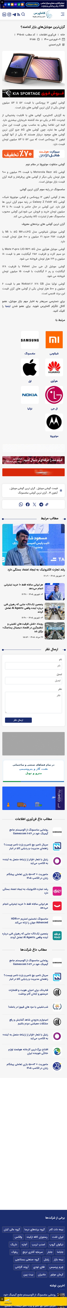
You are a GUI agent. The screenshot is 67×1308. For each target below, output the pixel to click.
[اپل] (30, 367)
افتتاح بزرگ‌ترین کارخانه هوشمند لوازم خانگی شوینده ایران (28, 1051)
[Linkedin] (4, 14)
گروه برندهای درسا (34, 1229)
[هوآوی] (54, 367)
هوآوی (54, 381)
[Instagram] (9, 14)
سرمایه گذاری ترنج (33, 1252)
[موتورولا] (54, 422)
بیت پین (28, 1274)
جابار (49, 1252)
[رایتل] (57, 861)
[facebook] (28, 504)
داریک (13, 1244)
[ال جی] (54, 395)
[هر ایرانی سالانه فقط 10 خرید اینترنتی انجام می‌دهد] (54, 591)
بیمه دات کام (56, 1229)
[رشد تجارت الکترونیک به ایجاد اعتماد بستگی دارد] (33, 545)
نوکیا (30, 409)
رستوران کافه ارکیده (37, 1237)
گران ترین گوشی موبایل (22, 488)
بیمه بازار (58, 1259)
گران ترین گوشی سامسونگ (32, 493)
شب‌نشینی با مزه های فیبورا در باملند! (28, 1007)
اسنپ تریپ (38, 1244)
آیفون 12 (53, 493)
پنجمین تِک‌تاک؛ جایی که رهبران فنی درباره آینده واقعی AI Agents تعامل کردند (23, 608)
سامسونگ (29, 354)
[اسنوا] (57, 1051)
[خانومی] (57, 891)
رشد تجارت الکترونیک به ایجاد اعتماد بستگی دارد (36, 569)
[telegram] (41, 504)
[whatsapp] (21, 504)
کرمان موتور (56, 1274)
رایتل (46, 1259)
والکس (18, 1237)
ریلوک (14, 1252)
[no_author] (57, 992)
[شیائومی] (54, 340)
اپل (29, 381)
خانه (62, 35)
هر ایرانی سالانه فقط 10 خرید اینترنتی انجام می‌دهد (23, 586)
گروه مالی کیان (12, 1229)
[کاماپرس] (42, 14)
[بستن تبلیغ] (2, 2)
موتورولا (54, 436)
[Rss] (18, 14)
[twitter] (34, 504)
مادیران (42, 1274)
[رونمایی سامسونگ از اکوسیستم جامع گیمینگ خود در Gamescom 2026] (61, 1297)
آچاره (24, 1244)
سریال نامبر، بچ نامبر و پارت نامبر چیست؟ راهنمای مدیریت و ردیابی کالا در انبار (26, 846)
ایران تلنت (57, 1237)
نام (60, 659)
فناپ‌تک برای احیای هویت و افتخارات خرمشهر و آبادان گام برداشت (28, 992)
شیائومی (54, 354)
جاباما (60, 1252)
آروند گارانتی (22, 1267)
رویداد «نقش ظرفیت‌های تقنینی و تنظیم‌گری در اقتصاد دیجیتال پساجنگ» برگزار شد (23, 627)
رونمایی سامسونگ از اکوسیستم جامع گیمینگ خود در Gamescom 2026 (28, 832)
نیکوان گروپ (56, 1244)
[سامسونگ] (30, 340)
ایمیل (59, 674)
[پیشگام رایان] (57, 876)
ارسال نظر (18, 720)
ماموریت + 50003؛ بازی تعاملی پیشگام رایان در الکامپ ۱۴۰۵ (27, 876)
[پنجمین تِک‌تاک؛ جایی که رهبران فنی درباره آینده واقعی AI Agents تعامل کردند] (54, 611)
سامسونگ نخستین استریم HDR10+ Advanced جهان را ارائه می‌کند (29, 921)
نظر (60, 689)
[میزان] (57, 846)
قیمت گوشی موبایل (47, 488)
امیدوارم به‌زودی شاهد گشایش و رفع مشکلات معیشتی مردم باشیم (28, 1022)
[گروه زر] (57, 1006)
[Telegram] (14, 14)
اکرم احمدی (55, 45)
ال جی (54, 409)
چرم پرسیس (56, 1267)
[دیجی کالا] (57, 905)
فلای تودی (39, 1267)
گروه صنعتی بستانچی (27, 1259)
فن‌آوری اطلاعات (47, 35)
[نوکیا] (30, 395)
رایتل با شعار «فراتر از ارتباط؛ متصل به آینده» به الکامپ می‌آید (25, 861)
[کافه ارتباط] (57, 935)
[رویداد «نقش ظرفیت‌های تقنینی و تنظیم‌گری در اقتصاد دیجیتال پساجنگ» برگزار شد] (54, 630)
